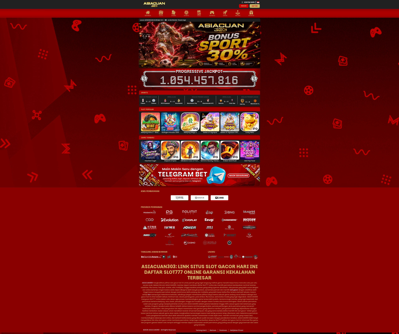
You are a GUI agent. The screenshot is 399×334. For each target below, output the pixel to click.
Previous (141, 45)
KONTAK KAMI (249, 2)
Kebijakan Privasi (236, 330)
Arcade (237, 15)
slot (149, 294)
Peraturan (223, 330)
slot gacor (234, 290)
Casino (173, 15)
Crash (225, 15)
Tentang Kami (201, 330)
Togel (199, 15)
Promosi (251, 15)
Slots (161, 15)
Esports (212, 15)
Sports (186, 15)
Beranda (148, 15)
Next (257, 45)
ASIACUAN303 (147, 283)
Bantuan (213, 330)
